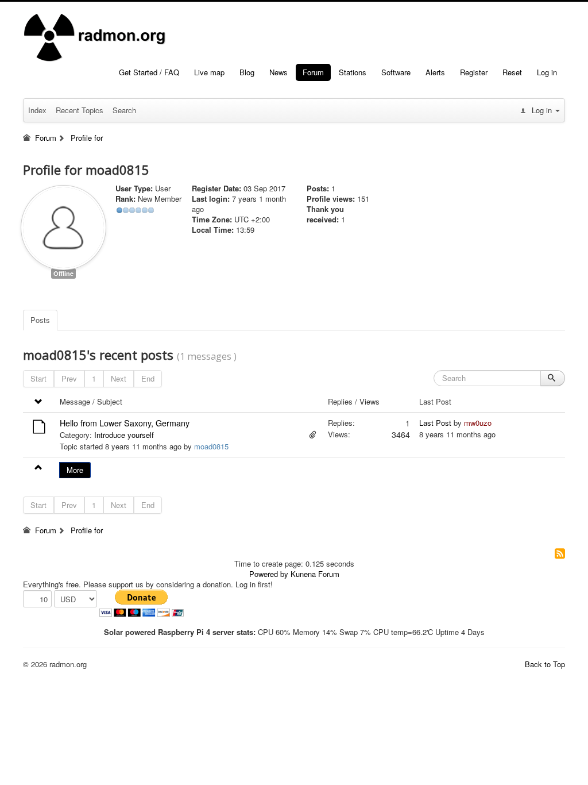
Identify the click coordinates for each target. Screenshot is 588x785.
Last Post (435, 422)
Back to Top (545, 664)
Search (124, 110)
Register (474, 72)
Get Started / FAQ (149, 72)
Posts (40, 319)
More (75, 469)
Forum (313, 72)
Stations (352, 72)
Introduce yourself (124, 434)
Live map (209, 72)
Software (396, 72)
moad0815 (211, 446)
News (278, 72)
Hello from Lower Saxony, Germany (124, 423)
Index (37, 110)
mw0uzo (478, 422)
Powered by (268, 573)
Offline (63, 273)
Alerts (435, 72)
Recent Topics (79, 110)
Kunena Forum (315, 573)
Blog (246, 72)
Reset (512, 72)
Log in (547, 72)
